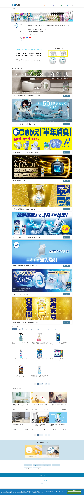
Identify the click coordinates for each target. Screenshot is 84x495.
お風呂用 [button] (49, 329)
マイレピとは (70, 5)
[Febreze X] (21, 37)
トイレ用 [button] (43, 329)
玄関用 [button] (37, 329)
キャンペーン (48, 5)
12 (46, 383)
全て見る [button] (14, 329)
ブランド (55, 5)
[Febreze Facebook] (27, 37)
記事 (63, 5)
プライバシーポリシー (8, 492)
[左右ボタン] (49, 384)
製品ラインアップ (23, 40)
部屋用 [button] (31, 329)
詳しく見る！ (66, 95)
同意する (74, 490)
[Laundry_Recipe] (50, 451)
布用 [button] (20, 329)
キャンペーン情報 (37, 468)
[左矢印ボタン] (35, 384)
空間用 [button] (26, 329)
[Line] (42, 483)
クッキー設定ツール (21, 492)
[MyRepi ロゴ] (16, 5)
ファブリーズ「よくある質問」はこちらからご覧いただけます (33, 29)
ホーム (11, 8)
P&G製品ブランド (28, 468)
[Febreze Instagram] (24, 37)
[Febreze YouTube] (30, 37)
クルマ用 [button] (55, 329)
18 (46, 434)
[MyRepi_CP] (33, 451)
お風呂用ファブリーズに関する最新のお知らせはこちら (32, 31)
